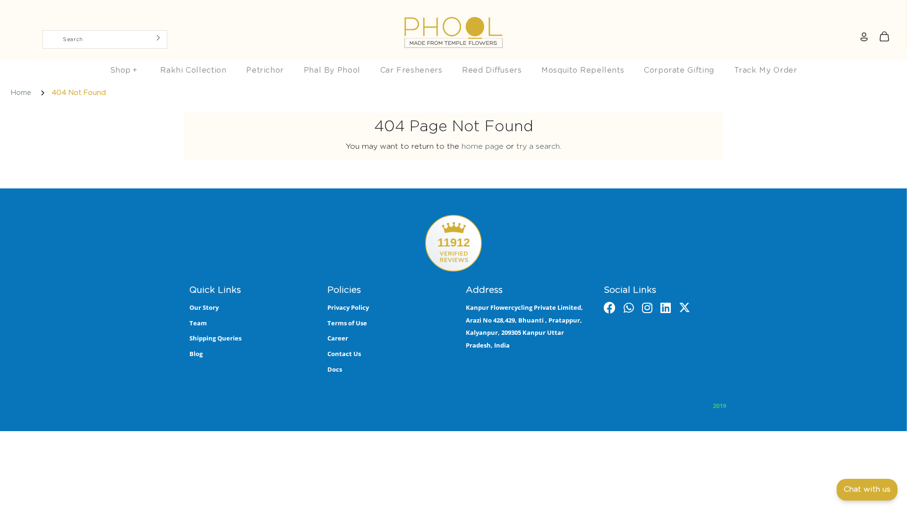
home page (483, 146)
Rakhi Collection (193, 70)
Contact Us (344, 353)
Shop (123, 70)
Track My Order (765, 70)
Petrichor (265, 70)
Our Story (204, 307)
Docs (334, 369)
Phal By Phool (332, 70)
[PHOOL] (453, 10)
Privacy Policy (348, 307)
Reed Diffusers (492, 70)
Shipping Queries (215, 338)
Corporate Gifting (679, 70)
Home (21, 92)
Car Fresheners (411, 70)
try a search (538, 146)
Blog (196, 353)
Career (337, 338)
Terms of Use (347, 323)
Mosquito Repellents (582, 70)
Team (198, 323)
